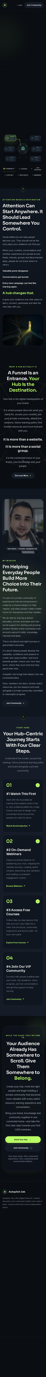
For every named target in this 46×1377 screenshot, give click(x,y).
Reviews (6, 1273)
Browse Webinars (15, 886)
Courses (6, 1258)
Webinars (6, 1237)
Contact (6, 1310)
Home (5, 1230)
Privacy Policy (8, 1327)
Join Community (34, 5)
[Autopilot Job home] (5, 5)
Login (20, 5)
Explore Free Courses (17, 942)
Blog (4, 1244)
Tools (5, 1265)
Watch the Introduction (18, 826)
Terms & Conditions (11, 1334)
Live (4, 1251)
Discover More (21, 475)
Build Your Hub (22, 104)
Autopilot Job (17, 1191)
